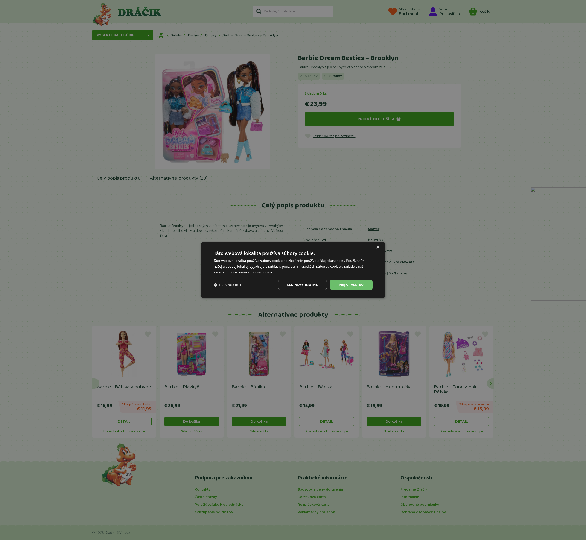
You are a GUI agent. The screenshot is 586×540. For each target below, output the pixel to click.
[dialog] (293, 270)
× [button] (377, 247)
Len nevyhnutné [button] (302, 284)
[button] (228, 285)
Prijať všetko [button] (351, 284)
